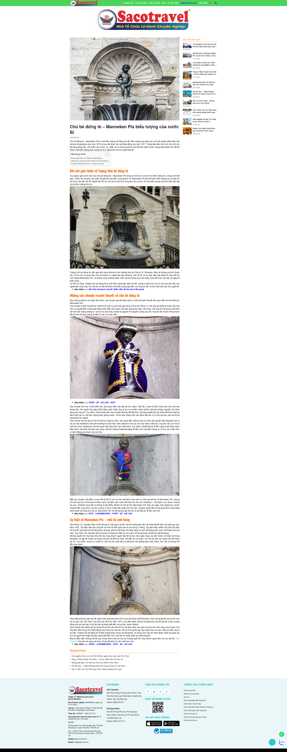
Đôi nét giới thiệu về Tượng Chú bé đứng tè (86, 158)
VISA (164, 3)
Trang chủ (128, 3)
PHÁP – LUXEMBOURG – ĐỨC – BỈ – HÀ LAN (110, 644)
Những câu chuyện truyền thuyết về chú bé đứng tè (90, 161)
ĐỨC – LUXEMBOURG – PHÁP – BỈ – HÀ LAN (110, 513)
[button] (106, 154)
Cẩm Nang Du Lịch (188, 3)
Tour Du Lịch (141, 3)
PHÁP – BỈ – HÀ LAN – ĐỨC (102, 402)
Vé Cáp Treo (173, 3)
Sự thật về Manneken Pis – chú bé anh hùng (87, 163)
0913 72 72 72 (90, 713)
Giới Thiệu (203, 3)
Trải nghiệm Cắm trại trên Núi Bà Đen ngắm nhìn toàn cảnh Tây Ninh (100, 656)
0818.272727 (118, 702)
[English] (210, 3)
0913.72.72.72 (81, 739)
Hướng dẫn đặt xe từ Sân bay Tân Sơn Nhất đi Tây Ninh (95, 662)
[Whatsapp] (281, 734)
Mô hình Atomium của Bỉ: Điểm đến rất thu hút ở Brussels (116, 289)
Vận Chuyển (154, 3)
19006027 (79, 713)
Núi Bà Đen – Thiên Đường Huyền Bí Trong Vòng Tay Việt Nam (98, 666)
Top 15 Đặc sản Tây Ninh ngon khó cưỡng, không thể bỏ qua (97, 669)
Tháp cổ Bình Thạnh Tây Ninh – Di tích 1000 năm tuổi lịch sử (97, 659)
